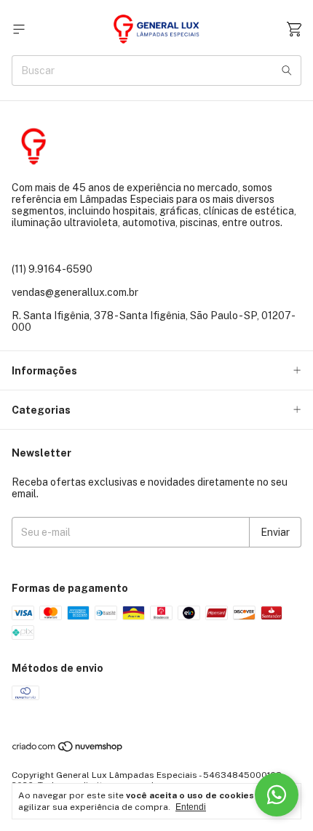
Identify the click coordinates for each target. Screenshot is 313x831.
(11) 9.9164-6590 (52, 269)
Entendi (190, 807)
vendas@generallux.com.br (75, 292)
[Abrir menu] (19, 29)
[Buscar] (286, 70)
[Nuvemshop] (68, 750)
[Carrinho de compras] (294, 29)
